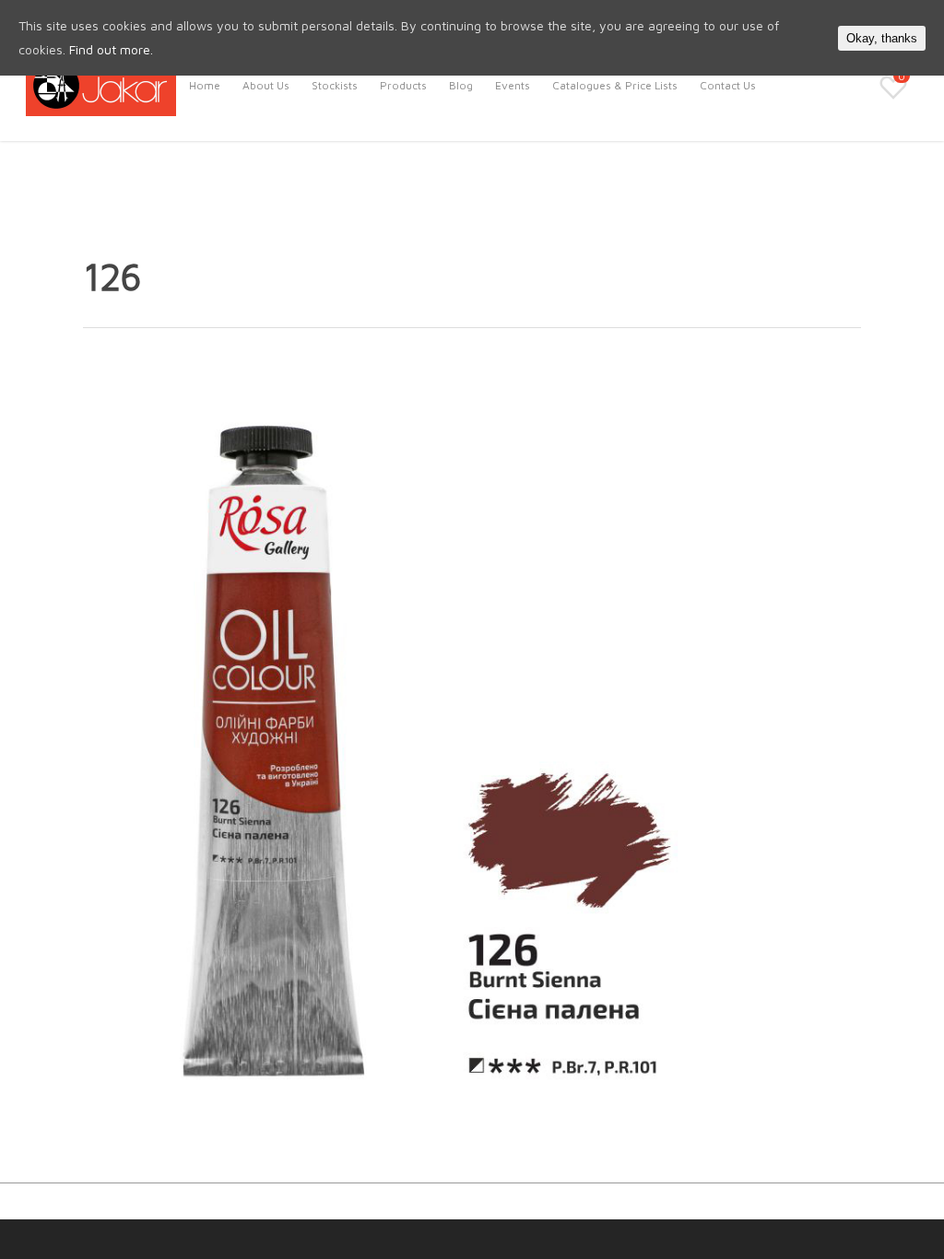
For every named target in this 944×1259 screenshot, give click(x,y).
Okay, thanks (881, 38)
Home (204, 85)
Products (403, 85)
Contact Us (728, 85)
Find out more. (111, 49)
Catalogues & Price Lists (615, 85)
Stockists (335, 85)
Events (512, 85)
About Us (265, 85)
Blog (461, 85)
